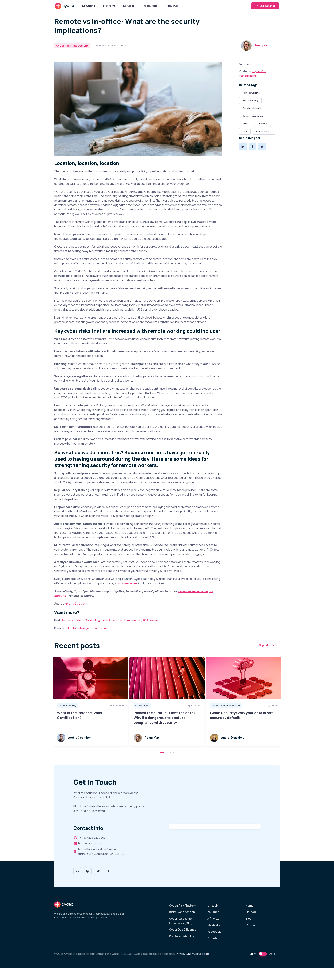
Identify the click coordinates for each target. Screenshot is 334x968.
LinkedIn (213, 905)
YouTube (213, 912)
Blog (249, 918)
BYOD (246, 123)
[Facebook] (252, 146)
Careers (251, 912)
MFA (245, 131)
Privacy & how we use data (193, 954)
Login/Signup (267, 5)
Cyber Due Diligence (182, 929)
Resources (150, 6)
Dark (272, 954)
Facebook (214, 932)
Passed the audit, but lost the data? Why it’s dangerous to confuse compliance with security (164, 717)
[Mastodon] (88, 871)
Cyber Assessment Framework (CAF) (182, 921)
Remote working (251, 92)
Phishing (262, 123)
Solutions (88, 6)
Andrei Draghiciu (232, 737)
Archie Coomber (79, 737)
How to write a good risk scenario (88, 628)
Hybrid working (250, 100)
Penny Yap (261, 45)
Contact (251, 925)
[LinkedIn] (243, 146)
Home (249, 905)
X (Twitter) (214, 918)
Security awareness (253, 116)
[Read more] (90, 678)
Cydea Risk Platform (182, 905)
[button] (162, 752)
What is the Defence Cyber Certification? (79, 715)
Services (129, 6)
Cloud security (264, 131)
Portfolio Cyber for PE (183, 936)
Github (212, 938)
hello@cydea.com (89, 843)
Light (253, 954)
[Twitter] (262, 146)
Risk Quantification (182, 912)
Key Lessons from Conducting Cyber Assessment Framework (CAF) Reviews (110, 620)
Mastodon (214, 925)
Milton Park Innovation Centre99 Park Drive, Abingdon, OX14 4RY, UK (102, 851)
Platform (109, 6)
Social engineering (252, 108)
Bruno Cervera (75, 603)
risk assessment (127, 583)
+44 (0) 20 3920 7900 (91, 838)
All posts (264, 645)
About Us (172, 6)
